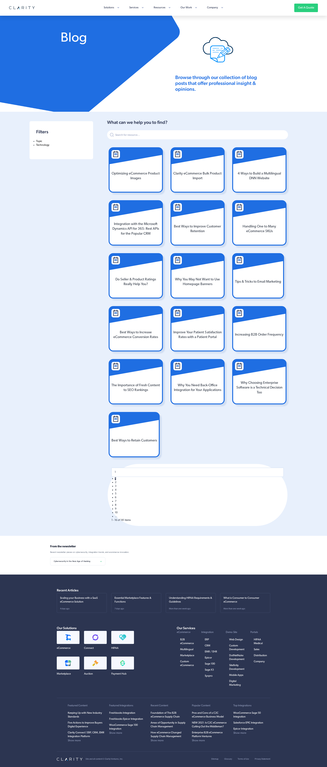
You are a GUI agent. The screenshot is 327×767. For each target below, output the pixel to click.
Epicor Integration (243, 728)
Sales (256, 649)
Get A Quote (306, 7)
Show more (74, 740)
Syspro (209, 676)
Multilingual (186, 649)
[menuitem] (61, 141)
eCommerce (183, 632)
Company (212, 7)
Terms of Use (243, 759)
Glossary (228, 759)
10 (116, 512)
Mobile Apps (236, 675)
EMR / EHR (211, 651)
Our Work (186, 7)
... (116, 516)
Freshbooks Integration (122, 713)
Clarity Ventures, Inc (113, 759)
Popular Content (201, 705)
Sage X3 (209, 670)
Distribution (260, 655)
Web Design (236, 639)
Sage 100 (210, 663)
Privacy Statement (262, 759)
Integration (207, 632)
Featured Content (77, 705)
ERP (207, 639)
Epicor (208, 657)
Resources (159, 7)
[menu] (61, 143)
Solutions (109, 7)
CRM (207, 645)
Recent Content (159, 705)
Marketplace (187, 655)
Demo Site (231, 632)
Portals (254, 632)
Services (134, 7)
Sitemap (215, 759)
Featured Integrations (121, 705)
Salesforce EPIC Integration (248, 722)
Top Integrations (242, 705)
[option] (136, 169)
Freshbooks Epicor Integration (126, 719)
